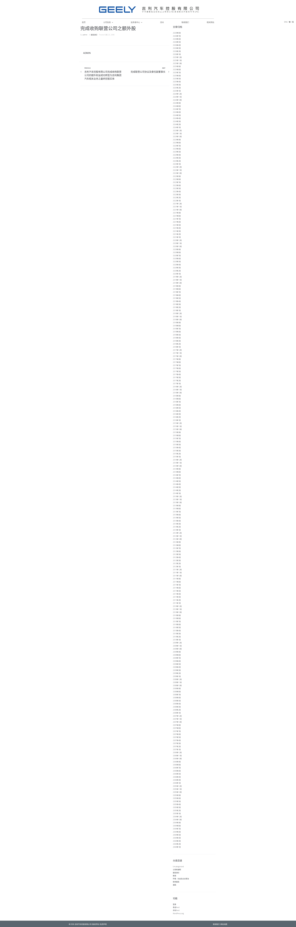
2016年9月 (177, 396)
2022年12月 (177, 167)
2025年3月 (177, 85)
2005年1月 (177, 813)
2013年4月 (177, 521)
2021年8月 (177, 216)
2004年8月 (177, 826)
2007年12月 (177, 716)
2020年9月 (177, 249)
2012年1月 (177, 566)
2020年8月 (177, 252)
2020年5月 (177, 261)
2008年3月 (177, 707)
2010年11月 (177, 609)
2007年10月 (177, 722)
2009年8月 (177, 655)
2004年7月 (177, 829)
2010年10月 (177, 612)
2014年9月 (177, 469)
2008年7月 (177, 694)
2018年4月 (177, 338)
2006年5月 (177, 774)
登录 (174, 904)
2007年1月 (177, 749)
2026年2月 (177, 51)
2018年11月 (177, 316)
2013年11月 (177, 499)
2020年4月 (177, 265)
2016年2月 (177, 417)
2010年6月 (177, 624)
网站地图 (224, 924)
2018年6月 (177, 332)
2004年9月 (177, 823)
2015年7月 (177, 438)
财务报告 (176, 882)
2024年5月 (177, 115)
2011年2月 (177, 600)
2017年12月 (177, 350)
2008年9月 (177, 688)
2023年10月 (177, 136)
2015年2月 (177, 454)
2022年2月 (177, 197)
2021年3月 (177, 231)
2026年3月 (177, 48)
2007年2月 (177, 746)
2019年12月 (177, 277)
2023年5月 (177, 152)
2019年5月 (177, 298)
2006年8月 (177, 765)
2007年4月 (177, 740)
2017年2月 (177, 380)
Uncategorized (178, 866)
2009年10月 (177, 649)
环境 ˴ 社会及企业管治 (181, 879)
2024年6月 (177, 112)
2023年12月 (177, 130)
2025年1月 (177, 91)
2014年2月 (177, 490)
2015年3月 (177, 451)
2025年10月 (177, 63)
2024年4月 (177, 118)
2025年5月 (177, 79)
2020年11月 (177, 243)
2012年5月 (177, 554)
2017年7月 (177, 365)
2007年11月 (177, 719)
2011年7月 (177, 585)
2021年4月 (177, 228)
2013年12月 (177, 496)
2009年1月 (177, 676)
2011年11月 (177, 572)
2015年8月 (177, 435)
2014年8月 (177, 472)
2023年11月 (177, 133)
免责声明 (103, 924)
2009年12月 (177, 643)
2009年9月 (177, 652)
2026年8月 (177, 33)
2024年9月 (177, 103)
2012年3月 (177, 560)
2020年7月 (177, 255)
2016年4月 (177, 411)
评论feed (176, 910)
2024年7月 (177, 109)
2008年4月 (177, 704)
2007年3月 (177, 743)
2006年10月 (177, 758)
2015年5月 (177, 444)
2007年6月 (177, 734)
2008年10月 (177, 685)
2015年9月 (177, 432)
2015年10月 (177, 429)
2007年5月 (177, 737)
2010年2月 (177, 637)
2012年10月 (177, 539)
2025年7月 (177, 72)
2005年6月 (177, 798)
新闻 (174, 876)
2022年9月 (177, 176)
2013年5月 (177, 518)
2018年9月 (177, 322)
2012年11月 (177, 536)
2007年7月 (177, 731)
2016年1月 (177, 420)
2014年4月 (177, 484)
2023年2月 (177, 161)
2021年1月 (177, 237)
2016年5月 (177, 408)
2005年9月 (177, 795)
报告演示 (94, 35)
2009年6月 (177, 661)
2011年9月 (177, 579)
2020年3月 (177, 268)
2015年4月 (177, 447)
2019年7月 (177, 292)
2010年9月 (177, 615)
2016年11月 (177, 390)
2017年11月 (177, 353)
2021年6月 (177, 222)
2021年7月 (177, 219)
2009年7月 (177, 658)
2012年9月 (177, 542)
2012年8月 (177, 545)
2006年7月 (177, 768)
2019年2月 (177, 307)
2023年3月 (177, 158)
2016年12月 (177, 387)
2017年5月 (177, 371)
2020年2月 (177, 271)
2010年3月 (177, 633)
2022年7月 (177, 182)
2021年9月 (177, 213)
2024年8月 (177, 106)
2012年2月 (177, 563)
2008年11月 (177, 682)
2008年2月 (177, 710)
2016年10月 (177, 393)
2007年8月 (177, 728)
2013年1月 (177, 530)
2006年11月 (177, 755)
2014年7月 (177, 475)
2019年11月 (177, 280)
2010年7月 (177, 621)
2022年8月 (177, 179)
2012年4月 (177, 557)
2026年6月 (177, 39)
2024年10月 (177, 100)
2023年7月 (177, 146)
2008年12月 (177, 679)
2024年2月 (177, 124)
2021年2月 (177, 234)
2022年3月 (177, 194)
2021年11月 (177, 207)
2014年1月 (177, 493)
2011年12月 (177, 569)
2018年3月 (177, 341)
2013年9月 (177, 505)
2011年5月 (177, 591)
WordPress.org (178, 913)
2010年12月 (177, 606)
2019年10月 (177, 283)
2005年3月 (177, 807)
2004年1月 (177, 847)
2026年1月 (177, 54)
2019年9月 (177, 286)
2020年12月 (177, 240)
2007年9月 (177, 725)
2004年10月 (177, 820)
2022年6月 (177, 185)
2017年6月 (177, 368)
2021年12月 (177, 204)
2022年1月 (177, 201)
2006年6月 (177, 771)
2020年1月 (177, 274)
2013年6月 (177, 515)
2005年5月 (177, 801)
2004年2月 (177, 844)
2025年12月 (177, 57)
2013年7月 (177, 512)
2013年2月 (177, 527)
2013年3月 (177, 524)
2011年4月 (177, 594)
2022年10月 (177, 173)
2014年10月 (177, 466)
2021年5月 (177, 225)
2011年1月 (177, 603)
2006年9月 (177, 762)
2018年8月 (177, 326)
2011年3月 (177, 597)
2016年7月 (177, 402)
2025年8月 (177, 69)
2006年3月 (177, 780)
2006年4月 (177, 777)
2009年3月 (177, 670)
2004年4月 (177, 838)
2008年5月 (177, 701)
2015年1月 (177, 457)
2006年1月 (177, 783)
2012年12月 (177, 533)
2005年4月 (177, 804)
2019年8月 (177, 289)
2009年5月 (177, 664)
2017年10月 (177, 356)
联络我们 (216, 924)
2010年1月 (177, 640)
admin (85, 35)
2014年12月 (177, 460)
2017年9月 (177, 359)
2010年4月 (177, 630)
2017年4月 (177, 374)
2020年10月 (177, 246)
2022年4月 (177, 191)
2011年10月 (177, 576)
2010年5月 (177, 627)
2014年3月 (177, 487)
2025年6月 (177, 76)
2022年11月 (177, 170)
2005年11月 (177, 789)
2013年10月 (177, 502)
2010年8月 (177, 618)
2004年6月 (177, 832)
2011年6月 (177, 588)
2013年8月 (177, 508)
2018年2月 (177, 344)
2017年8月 (177, 362)
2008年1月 (177, 713)
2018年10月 (177, 319)
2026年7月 (177, 36)
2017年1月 (177, 383)
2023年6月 (177, 149)
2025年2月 (177, 88)
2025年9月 (177, 66)
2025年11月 (177, 60)
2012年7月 (177, 548)
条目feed (176, 907)
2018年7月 (177, 329)
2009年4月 (177, 667)
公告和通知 (177, 869)
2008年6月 (177, 697)
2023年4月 (177, 155)
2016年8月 (177, 399)
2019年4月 (177, 301)
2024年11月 (177, 97)
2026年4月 (177, 45)
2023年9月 (177, 140)
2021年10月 (177, 210)
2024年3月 (177, 121)
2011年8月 (177, 582)
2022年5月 (177, 188)
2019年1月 (177, 310)
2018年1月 (177, 347)
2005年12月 (177, 786)
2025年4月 (177, 82)
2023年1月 (177, 164)
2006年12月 (177, 752)
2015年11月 (177, 426)
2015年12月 (177, 423)
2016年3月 (177, 414)
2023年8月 (177, 143)
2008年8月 (177, 691)
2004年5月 (177, 835)
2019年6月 (177, 295)
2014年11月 (177, 463)
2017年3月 (177, 377)
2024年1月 (177, 127)
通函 (174, 885)
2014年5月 (177, 481)
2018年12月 (177, 313)
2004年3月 (177, 841)
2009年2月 (177, 673)
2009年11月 (177, 646)
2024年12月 (177, 94)
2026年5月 (177, 42)
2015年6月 (177, 441)
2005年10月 (177, 792)
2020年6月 (177, 258)
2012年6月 (177, 551)
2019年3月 (177, 304)
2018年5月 (177, 335)
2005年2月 (177, 810)
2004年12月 (177, 817)
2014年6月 (177, 478)
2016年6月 (177, 405)
